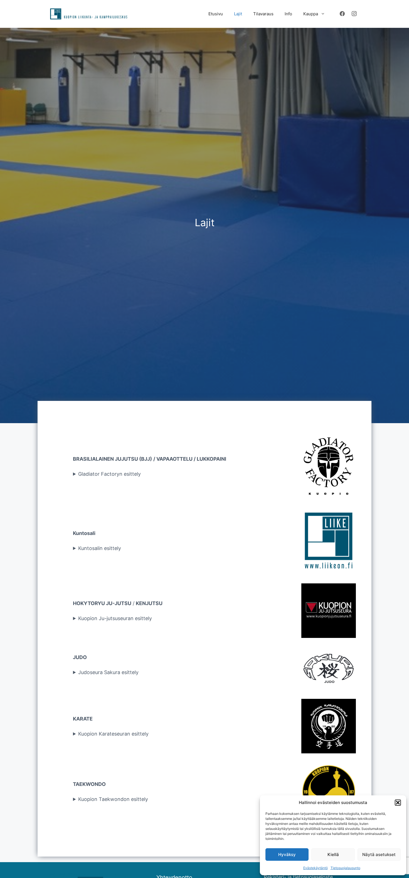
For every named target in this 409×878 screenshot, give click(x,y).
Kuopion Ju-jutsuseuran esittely (115, 618)
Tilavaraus (263, 13)
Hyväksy (287, 854)
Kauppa (310, 13)
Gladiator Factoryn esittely (109, 474)
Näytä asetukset (379, 854)
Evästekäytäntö (315, 868)
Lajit (238, 13)
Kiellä (333, 854)
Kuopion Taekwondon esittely (113, 799)
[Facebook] (342, 14)
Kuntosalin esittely (99, 548)
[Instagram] (354, 14)
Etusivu (215, 13)
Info (288, 13)
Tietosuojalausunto (345, 868)
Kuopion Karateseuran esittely (113, 734)
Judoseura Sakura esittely (108, 672)
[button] (398, 802)
